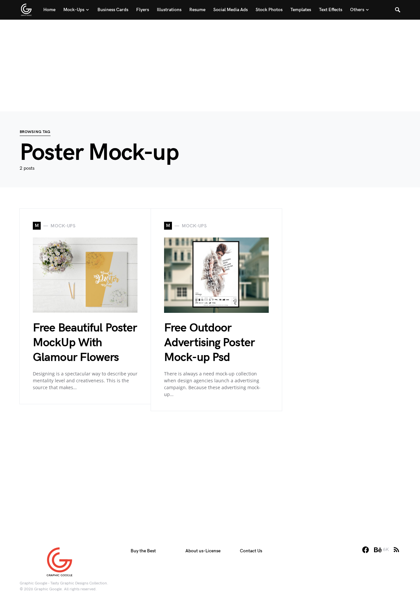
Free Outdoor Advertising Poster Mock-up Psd (209, 343)
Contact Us (251, 551)
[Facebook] (365, 549)
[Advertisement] (210, 65)
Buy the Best (143, 551)
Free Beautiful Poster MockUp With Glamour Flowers (85, 343)
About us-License (202, 551)
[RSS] (396, 549)
